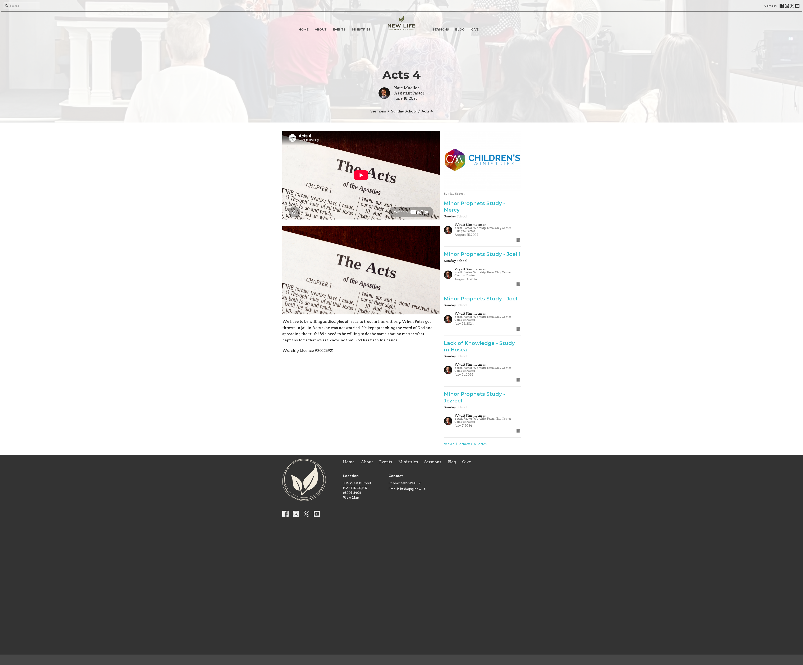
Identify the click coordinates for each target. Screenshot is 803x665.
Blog (460, 29)
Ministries (361, 29)
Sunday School (404, 111)
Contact (770, 5)
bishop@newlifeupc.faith (415, 489)
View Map (351, 497)
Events (339, 29)
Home (303, 29)
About (321, 29)
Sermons (441, 29)
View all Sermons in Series (465, 444)
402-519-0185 (411, 483)
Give (474, 29)
